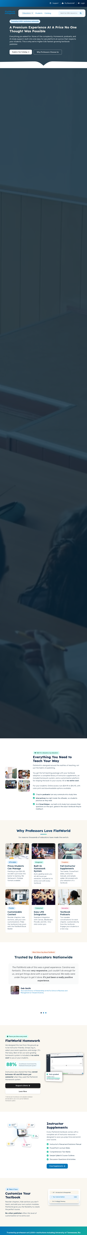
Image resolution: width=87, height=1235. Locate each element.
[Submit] (80, 13)
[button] (28, 13)
